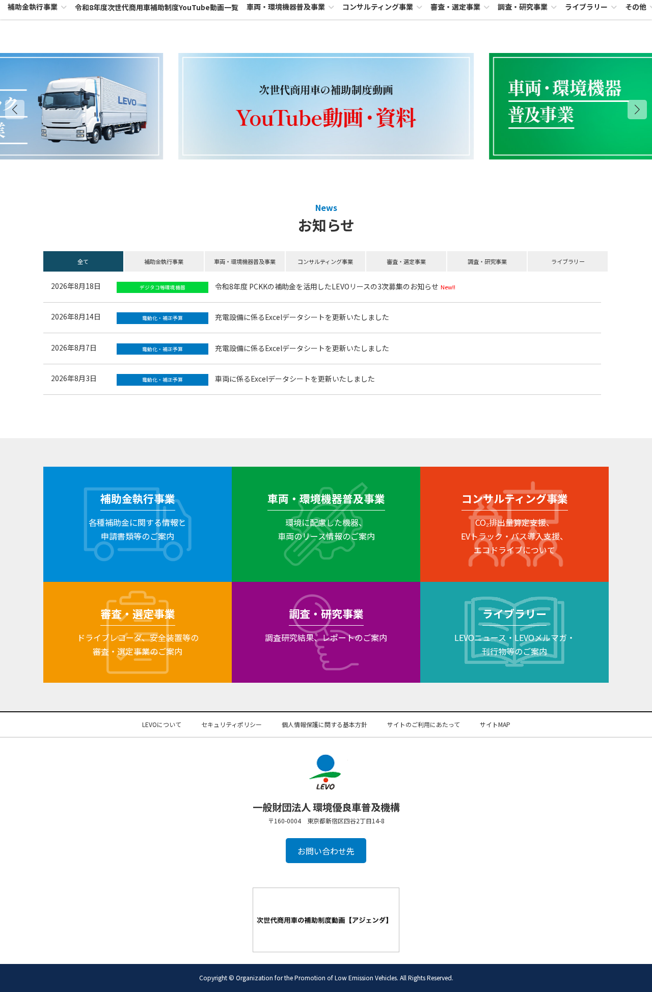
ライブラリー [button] (568, 261)
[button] (637, 109)
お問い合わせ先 (326, 851)
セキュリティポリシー (231, 724)
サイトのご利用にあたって (423, 724)
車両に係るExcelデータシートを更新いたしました (295, 378)
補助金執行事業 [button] (163, 261)
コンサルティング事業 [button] (325, 261)
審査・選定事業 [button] (406, 261)
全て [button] (83, 261)
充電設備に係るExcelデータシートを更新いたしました (302, 317)
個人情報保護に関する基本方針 (324, 724)
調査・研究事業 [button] (487, 261)
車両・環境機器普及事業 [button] (245, 261)
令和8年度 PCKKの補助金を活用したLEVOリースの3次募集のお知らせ (327, 286)
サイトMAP (495, 724)
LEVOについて (161, 724)
